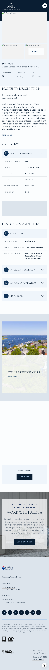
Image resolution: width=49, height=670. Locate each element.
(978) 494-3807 (8, 587)
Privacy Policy (38, 659)
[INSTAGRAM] (10, 612)
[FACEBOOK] (4, 612)
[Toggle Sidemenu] (44, 5)
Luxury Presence (39, 653)
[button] (24, 542)
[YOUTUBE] (21, 612)
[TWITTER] (27, 612)
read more (12, 377)
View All (36, 51)
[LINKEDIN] (15, 612)
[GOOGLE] (38, 612)
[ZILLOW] (32, 612)
